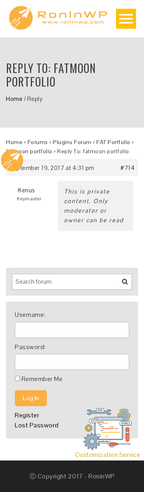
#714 (127, 168)
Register (27, 415)
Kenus (26, 190)
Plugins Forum (72, 142)
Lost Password (37, 425)
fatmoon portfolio (29, 151)
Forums (38, 142)
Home (14, 99)
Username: (30, 314)
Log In (31, 398)
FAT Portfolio (113, 142)
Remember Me (42, 379)
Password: (30, 347)
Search (120, 284)
